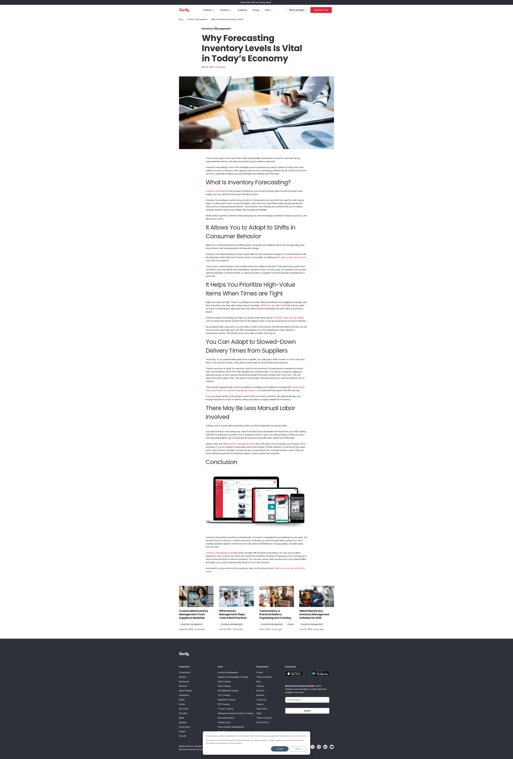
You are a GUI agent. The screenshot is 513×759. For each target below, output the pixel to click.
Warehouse (184, 681)
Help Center (261, 709)
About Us (260, 690)
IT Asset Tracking (225, 709)
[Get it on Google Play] (318, 673)
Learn (267, 10)
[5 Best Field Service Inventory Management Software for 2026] (316, 596)
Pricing (256, 10)
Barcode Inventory (226, 718)
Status (259, 713)
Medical (182, 677)
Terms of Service (264, 718)
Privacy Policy (300, 736)
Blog (258, 681)
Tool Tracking (224, 695)
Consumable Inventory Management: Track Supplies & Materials (193, 614)
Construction (184, 672)
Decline (298, 749)
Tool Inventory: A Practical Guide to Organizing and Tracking (275, 614)
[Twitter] (311, 747)
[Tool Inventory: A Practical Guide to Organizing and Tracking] (276, 596)
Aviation (182, 731)
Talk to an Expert (296, 10)
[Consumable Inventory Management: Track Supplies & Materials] (196, 596)
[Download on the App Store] (296, 673)
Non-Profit (183, 709)
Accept (280, 749)
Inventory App (224, 722)
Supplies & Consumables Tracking (233, 677)
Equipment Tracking (226, 699)
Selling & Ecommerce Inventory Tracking (235, 713)
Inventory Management (191, 624)
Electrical (183, 686)
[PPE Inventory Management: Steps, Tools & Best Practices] (236, 596)
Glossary (260, 686)
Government (184, 727)
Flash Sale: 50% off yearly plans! (256, 2)
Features (207, 10)
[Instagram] (318, 747)
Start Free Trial (321, 10)
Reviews (260, 695)
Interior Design (185, 690)
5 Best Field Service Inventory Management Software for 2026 (314, 614)
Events (182, 704)
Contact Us (261, 699)
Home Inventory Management (231, 727)
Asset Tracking (224, 681)
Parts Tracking (224, 686)
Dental (182, 699)
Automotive (184, 695)
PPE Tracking (224, 704)
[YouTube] (331, 747)
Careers (260, 704)
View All (182, 736)
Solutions (224, 10)
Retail (181, 718)
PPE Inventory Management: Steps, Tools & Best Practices (233, 614)
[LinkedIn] (324, 747)
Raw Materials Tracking (228, 690)
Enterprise (242, 10)
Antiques (183, 722)
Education (183, 713)
